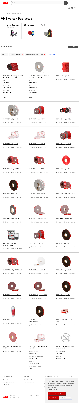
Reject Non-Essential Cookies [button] (56, 394)
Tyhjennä (52, 54)
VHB (3, 54)
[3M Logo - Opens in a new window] (5, 3)
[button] (66, 398)
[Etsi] (66, 3)
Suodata (73, 46)
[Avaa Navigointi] (74, 3)
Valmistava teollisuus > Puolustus (34, 54)
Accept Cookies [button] (53, 398)
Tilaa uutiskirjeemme (29, 382)
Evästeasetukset (40, 395)
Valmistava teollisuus (15, 54)
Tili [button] (72, 8)
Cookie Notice (52, 389)
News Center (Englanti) (29, 380)
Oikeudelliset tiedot (14, 395)
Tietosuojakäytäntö (27, 395)
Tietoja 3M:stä (6, 380)
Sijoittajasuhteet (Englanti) (9, 382)
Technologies (6, 384)
